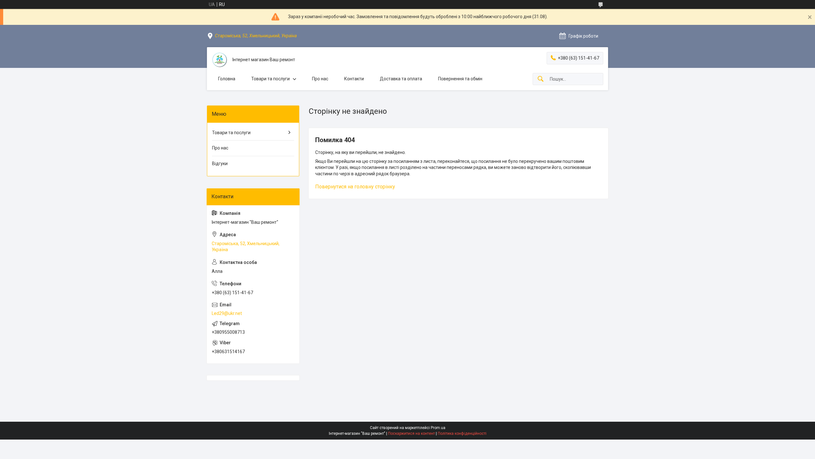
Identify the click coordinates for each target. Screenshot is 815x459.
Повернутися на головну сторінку (355, 187)
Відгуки (220, 163)
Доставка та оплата (401, 78)
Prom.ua (438, 428)
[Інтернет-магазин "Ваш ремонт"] (220, 60)
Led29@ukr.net (227, 313)
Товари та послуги (270, 78)
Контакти (354, 78)
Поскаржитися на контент (411, 433)
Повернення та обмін (460, 78)
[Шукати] (540, 79)
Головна (226, 78)
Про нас (320, 78)
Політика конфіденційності (462, 433)
